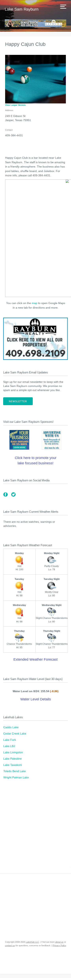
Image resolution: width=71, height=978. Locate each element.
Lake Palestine (12, 758)
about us (59, 942)
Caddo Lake (11, 727)
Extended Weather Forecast (35, 659)
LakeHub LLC (32, 942)
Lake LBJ (9, 746)
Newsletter (18, 401)
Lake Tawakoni (12, 764)
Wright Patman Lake (16, 777)
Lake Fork (9, 739)
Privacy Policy (59, 945)
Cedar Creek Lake (14, 733)
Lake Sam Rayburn (21, 9)
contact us (10, 945)
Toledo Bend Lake (14, 771)
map (34, 303)
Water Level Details (35, 699)
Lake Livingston (13, 752)
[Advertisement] (35, 828)
